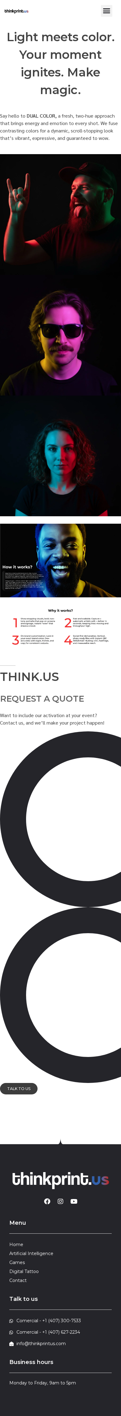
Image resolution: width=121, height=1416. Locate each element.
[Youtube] (74, 1201)
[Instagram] (60, 1201)
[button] (107, 11)
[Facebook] (47, 1201)
